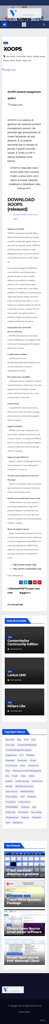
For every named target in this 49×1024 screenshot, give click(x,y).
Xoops (18, 60)
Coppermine (11, 755)
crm (21, 755)
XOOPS (12, 49)
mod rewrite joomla (24, 786)
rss (34, 807)
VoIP (8, 822)
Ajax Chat (10, 740)
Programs (25, 807)
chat (26, 740)
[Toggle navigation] (24, 24)
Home (42, 1020)
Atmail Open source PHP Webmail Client (23, 959)
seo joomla (36, 812)
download (10, 760)
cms (5, 43)
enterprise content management (27, 771)
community (21, 56)
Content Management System (19, 750)
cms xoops (10, 56)
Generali (10, 867)
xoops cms (26, 60)
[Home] (4, 24)
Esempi (27, 896)
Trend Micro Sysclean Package (24, 901)
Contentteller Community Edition (22, 642)
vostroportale (16, 604)
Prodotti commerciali (15, 954)
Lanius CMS (16, 675)
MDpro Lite (16, 706)
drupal (33, 760)
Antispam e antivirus (15, 896)
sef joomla (23, 812)
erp (7, 776)
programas (10, 802)
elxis (8, 771)
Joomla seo (37, 781)
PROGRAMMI (12, 807)
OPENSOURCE (27, 791)
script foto (10, 812)
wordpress (17, 822)
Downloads (22, 760)
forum (29, 56)
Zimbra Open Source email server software (24, 930)
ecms (22, 765)
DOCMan (30, 755)
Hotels (31, 776)
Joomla (9, 781)
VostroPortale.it (25, 1012)
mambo (9, 786)
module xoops (39, 56)
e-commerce (11, 765)
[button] (44, 24)
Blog (19, 740)
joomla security (22, 781)
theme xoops (9, 60)
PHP (22, 797)
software (25, 817)
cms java (10, 745)
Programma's (24, 802)
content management (27, 745)
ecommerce (33, 765)
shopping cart (12, 817)
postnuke (32, 797)
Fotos (23, 776)
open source (11, 791)
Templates (36, 817)
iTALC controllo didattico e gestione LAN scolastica (23, 874)
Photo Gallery (12, 797)
